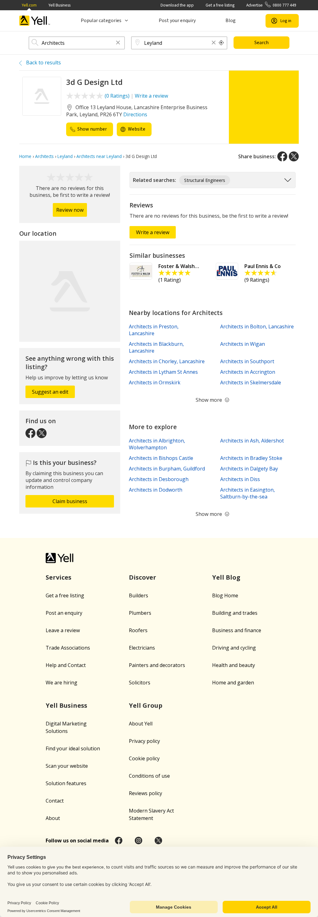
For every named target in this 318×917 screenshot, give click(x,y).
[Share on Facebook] (282, 156)
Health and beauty (233, 665)
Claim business (69, 501)
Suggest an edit (50, 391)
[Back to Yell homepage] (34, 21)
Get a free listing (220, 5)
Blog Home (225, 595)
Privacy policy (144, 741)
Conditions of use (149, 775)
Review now (70, 209)
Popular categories (101, 20)
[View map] (69, 291)
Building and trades (234, 612)
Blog (230, 20)
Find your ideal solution (73, 748)
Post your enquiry (177, 20)
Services (58, 577)
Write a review (151, 95)
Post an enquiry (64, 612)
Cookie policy (144, 758)
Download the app (177, 5)
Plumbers (140, 612)
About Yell (140, 723)
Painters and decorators (157, 665)
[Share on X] (294, 156)
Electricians (142, 647)
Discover (142, 577)
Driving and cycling (234, 647)
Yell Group (145, 705)
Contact (55, 800)
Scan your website (67, 765)
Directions (135, 114)
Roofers (138, 630)
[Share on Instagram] (138, 840)
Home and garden (233, 682)
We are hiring (61, 682)
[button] (118, 43)
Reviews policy (145, 793)
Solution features (66, 783)
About (53, 818)
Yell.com (29, 5)
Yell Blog (226, 577)
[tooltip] (221, 43)
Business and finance (236, 630)
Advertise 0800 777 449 (271, 5)
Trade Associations (68, 647)
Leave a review (63, 630)
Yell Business (59, 5)
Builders (138, 595)
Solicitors (139, 682)
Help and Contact (66, 665)
